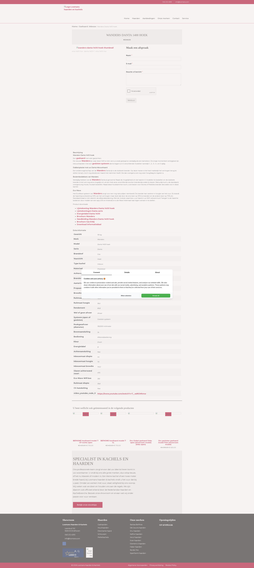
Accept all (155, 295)
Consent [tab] (96, 272)
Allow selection (126, 295)
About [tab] (157, 272)
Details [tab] (127, 272)
